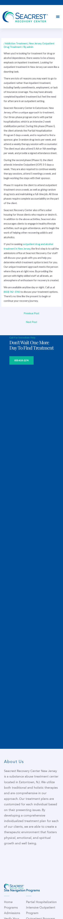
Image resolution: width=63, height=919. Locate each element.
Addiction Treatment (16, 43)
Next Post (31, 322)
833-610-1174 (21, 360)
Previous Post (31, 313)
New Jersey (35, 43)
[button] (57, 17)
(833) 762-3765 (12, 291)
